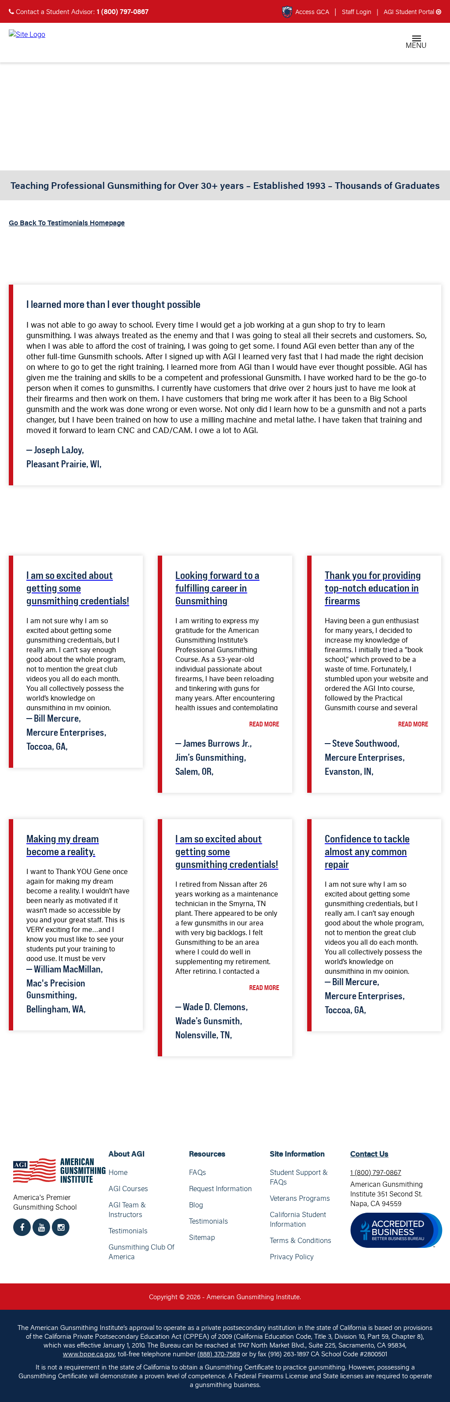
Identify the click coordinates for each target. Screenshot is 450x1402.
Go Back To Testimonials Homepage (67, 223)
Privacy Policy (292, 1256)
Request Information (220, 1188)
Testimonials (128, 1231)
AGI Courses (128, 1188)
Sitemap (202, 1237)
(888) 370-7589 (218, 1353)
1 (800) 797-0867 (375, 1172)
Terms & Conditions (300, 1240)
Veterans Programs (300, 1198)
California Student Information (298, 1219)
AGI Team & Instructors (127, 1209)
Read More (264, 723)
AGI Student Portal (406, 11)
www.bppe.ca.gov (89, 1353)
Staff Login (357, 11)
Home (118, 1172)
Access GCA (312, 11)
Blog (196, 1205)
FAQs (197, 1172)
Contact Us (369, 1154)
